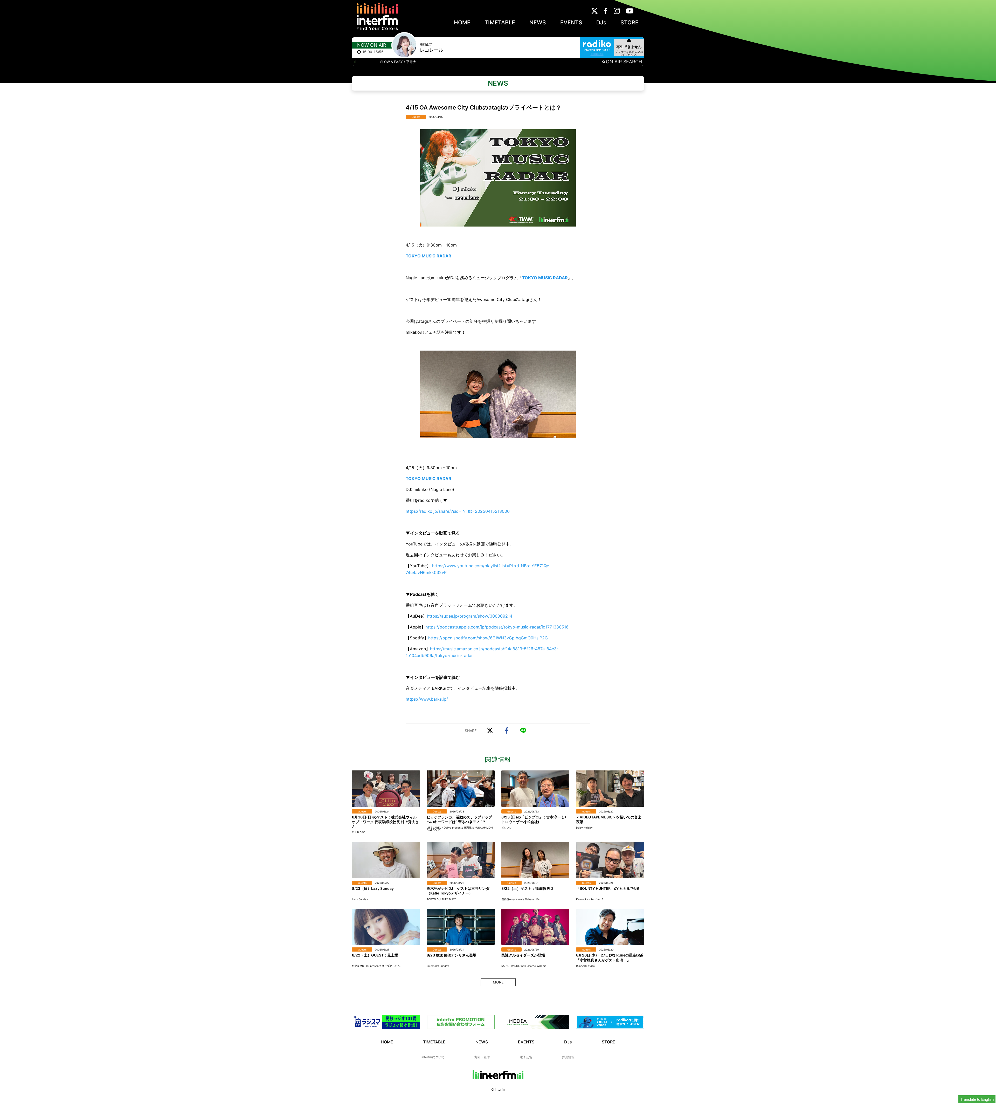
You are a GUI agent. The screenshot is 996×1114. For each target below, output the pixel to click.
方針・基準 (482, 1057)
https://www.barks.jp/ (427, 699)
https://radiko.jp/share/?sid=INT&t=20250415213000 (458, 511)
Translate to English (977, 1099)
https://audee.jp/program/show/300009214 (469, 616)
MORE (498, 982)
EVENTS (571, 22)
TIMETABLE (500, 22)
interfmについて (433, 1057)
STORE (629, 22)
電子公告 (526, 1057)
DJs (601, 22)
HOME (462, 22)
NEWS (537, 22)
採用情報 (568, 1057)
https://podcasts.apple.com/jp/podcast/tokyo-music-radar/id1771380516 (497, 627)
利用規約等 (597, 54)
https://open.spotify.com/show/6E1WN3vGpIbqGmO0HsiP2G (488, 637)
